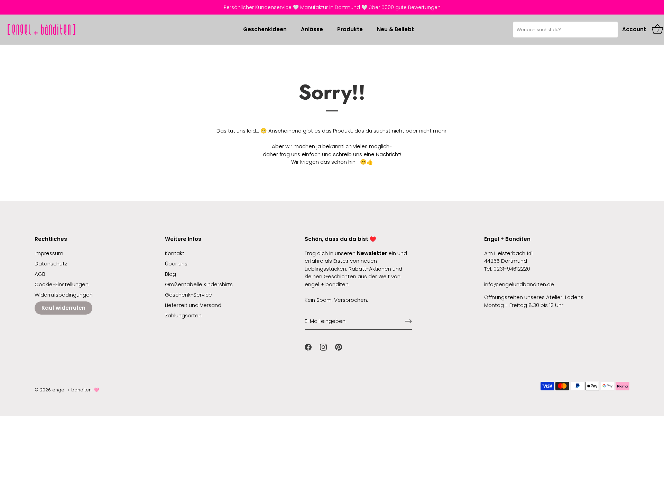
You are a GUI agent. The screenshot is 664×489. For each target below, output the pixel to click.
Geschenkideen (265, 29)
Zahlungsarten (183, 315)
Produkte (350, 29)
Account (634, 29)
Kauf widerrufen (63, 307)
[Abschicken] (408, 321)
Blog (170, 274)
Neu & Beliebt (395, 29)
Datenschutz (51, 263)
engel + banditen (72, 390)
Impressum (49, 253)
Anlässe (312, 29)
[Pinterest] (338, 346)
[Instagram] (323, 346)
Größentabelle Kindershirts (199, 284)
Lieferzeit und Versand (193, 305)
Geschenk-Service (188, 294)
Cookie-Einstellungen (62, 284)
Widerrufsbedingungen (64, 294)
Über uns (176, 263)
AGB (40, 274)
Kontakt (174, 253)
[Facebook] (308, 346)
